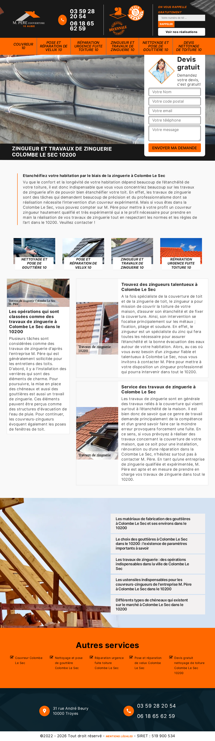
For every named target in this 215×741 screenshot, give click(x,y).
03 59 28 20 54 (82, 14)
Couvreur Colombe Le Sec (28, 660)
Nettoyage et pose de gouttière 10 (156, 46)
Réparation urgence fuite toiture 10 (88, 46)
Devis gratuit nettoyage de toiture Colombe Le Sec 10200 (189, 665)
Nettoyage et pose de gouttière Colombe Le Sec (69, 663)
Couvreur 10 (23, 46)
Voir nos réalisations (182, 32)
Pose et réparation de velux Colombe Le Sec (148, 663)
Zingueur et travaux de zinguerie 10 (122, 46)
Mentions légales (119, 736)
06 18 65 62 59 (82, 26)
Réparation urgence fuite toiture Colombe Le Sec (109, 663)
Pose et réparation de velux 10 (53, 46)
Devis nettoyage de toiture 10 (189, 46)
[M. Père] (29, 19)
